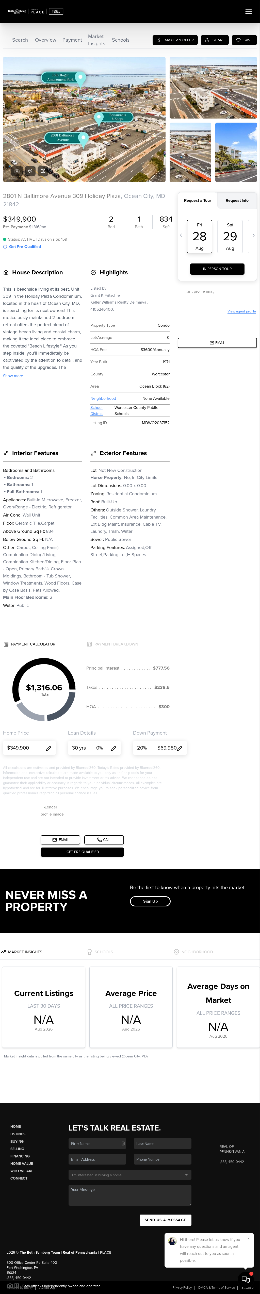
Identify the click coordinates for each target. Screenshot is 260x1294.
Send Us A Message (165, 1220)
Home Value (21, 1164)
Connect (18, 1178)
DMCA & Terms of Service (216, 1288)
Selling (17, 1149)
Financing (20, 1156)
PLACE (105, 1252)
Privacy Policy (182, 1288)
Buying (17, 1141)
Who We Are (21, 1171)
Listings (17, 1134)
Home (15, 1126)
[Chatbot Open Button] (246, 1280)
